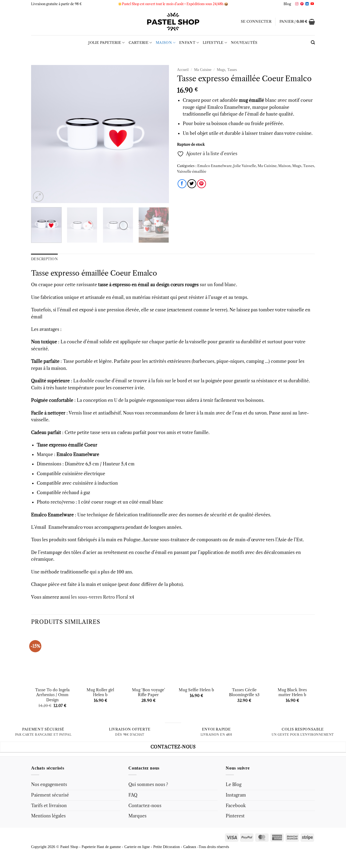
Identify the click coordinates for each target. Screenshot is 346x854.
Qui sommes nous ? (148, 784)
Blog (287, 4)
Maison (164, 43)
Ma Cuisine (202, 70)
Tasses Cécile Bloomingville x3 (244, 692)
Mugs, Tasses (227, 70)
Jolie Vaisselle (244, 166)
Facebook (236, 805)
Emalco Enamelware (214, 166)
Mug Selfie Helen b (196, 689)
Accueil (183, 70)
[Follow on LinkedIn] (307, 4)
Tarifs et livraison (49, 805)
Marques (137, 816)
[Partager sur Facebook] (182, 183)
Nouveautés (244, 43)
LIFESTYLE (213, 43)
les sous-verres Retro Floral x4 (102, 597)
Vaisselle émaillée (191, 172)
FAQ (132, 795)
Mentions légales (48, 816)
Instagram (236, 795)
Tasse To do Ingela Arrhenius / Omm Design (52, 694)
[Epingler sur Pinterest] (201, 183)
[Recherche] (313, 42)
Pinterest (235, 816)
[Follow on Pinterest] (302, 4)
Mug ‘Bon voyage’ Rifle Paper (148, 692)
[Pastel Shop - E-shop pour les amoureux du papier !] (173, 21)
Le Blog (233, 784)
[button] (256, 22)
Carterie (138, 43)
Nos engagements (49, 784)
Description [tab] (44, 259)
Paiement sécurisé (50, 795)
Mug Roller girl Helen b (100, 692)
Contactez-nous (144, 805)
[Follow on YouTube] (312, 4)
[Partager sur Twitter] (191, 183)
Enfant (187, 43)
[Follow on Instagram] (296, 4)
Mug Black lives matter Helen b (292, 692)
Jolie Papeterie (104, 43)
